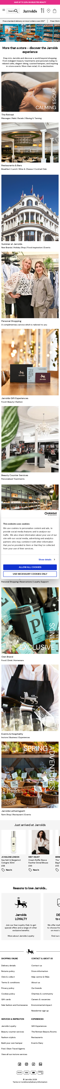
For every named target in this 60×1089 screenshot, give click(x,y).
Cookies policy (8, 993)
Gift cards (6, 999)
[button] (27, 39)
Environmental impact (41, 1005)
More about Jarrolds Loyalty (21, 936)
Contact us (36, 965)
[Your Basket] (54, 11)
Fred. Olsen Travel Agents (13, 1048)
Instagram (26, 1064)
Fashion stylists (8, 1037)
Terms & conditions (10, 982)
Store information (39, 971)
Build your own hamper (11, 1043)
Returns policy (8, 971)
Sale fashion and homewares (14, 1005)
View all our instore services (14, 1054)
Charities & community (42, 993)
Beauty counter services (12, 1031)
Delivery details (8, 965)
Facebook (19, 1064)
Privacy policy (7, 988)
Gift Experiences (39, 1026)
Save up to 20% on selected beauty (30, 2)
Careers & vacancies (40, 999)
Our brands (36, 988)
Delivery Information (38, 1082)
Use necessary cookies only (30, 574)
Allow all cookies (30, 567)
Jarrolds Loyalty (8, 1026)
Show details (45, 559)
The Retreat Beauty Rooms (44, 1031)
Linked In (40, 1064)
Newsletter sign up (40, 1010)
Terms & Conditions (21, 1082)
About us (35, 982)
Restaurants (37, 1037)
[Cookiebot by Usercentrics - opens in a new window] (44, 514)
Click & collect (8, 977)
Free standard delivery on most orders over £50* (24, 21)
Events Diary (37, 1043)
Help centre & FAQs (40, 977)
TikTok (33, 1064)
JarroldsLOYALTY (21, 917)
